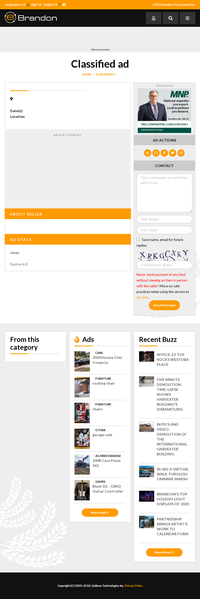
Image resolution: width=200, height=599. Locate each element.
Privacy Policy (134, 586)
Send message (164, 305)
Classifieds (105, 74)
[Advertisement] (66, 37)
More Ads (99, 512)
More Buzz (163, 552)
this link (142, 297)
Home (86, 74)
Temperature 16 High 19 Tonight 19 (31, 5)
